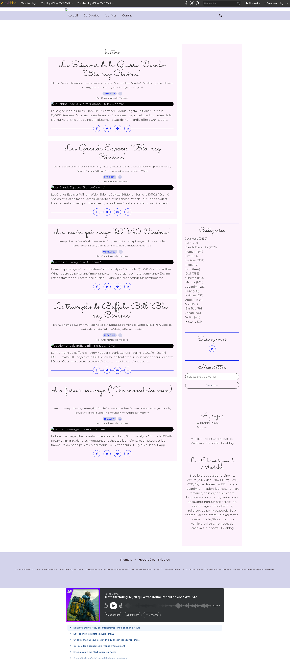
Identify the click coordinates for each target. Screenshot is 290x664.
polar (162, 241)
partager (134, 615)
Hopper (103, 324)
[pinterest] (197, 3)
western (135, 170)
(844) (194, 299)
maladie (165, 408)
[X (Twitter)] (192, 3)
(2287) (201, 247)
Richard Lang (96, 412)
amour (58, 408)
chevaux (76, 408)
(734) (194, 321)
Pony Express (163, 324)
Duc (116, 83)
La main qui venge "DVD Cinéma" (112, 232)
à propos (153, 615)
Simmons (110, 170)
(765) (192, 317)
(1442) (192, 269)
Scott (93, 245)
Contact (128, 15)
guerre (159, 83)
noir (147, 241)
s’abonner (115, 615)
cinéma (85, 83)
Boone (64, 83)
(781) (194, 308)
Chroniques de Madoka (40, 569)
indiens (113, 324)
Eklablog (163, 559)
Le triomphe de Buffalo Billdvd (136, 324)
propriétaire (156, 166)
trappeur (133, 412)
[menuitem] (72, 15)
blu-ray (55, 83)
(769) (193, 313)
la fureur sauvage (150, 408)
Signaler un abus (147, 569)
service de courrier (91, 329)
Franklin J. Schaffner (142, 83)
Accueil (73, 15)
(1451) (192, 264)
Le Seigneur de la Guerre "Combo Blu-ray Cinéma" (112, 69)
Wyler (144, 170)
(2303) (191, 243)
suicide (120, 245)
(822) (191, 304)
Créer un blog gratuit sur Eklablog (93, 569)
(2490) (196, 238)
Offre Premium (211, 569)
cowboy (77, 324)
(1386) (192, 273)
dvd (122, 83)
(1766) (192, 256)
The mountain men (116, 412)
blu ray (66, 408)
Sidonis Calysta (121, 87)
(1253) (195, 286)
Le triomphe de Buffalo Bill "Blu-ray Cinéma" (112, 311)
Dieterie (82, 241)
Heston (168, 83)
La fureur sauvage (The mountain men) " (112, 394)
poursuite (81, 412)
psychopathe (81, 245)
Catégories (91, 15)
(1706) (194, 260)
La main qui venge (133, 241)
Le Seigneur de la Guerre (96, 87)
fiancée (90, 166)
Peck (145, 166)
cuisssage (107, 83)
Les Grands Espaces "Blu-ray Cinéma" (112, 153)
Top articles (118, 569)
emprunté (100, 241)
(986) (192, 291)
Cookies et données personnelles (237, 569)
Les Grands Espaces (129, 166)
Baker (57, 166)
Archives (110, 15)
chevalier (75, 83)
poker (154, 241)
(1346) (195, 278)
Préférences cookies (265, 569)
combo (95, 83)
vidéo (134, 87)
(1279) (194, 282)
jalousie (134, 408)
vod (140, 87)
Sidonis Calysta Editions (90, 170)
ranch (167, 166)
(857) (194, 295)
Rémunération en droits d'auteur (184, 569)
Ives (113, 166)
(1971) (194, 251)
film (127, 83)
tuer (135, 245)
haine (106, 408)
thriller (128, 245)
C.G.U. (161, 569)
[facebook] (186, 3)
